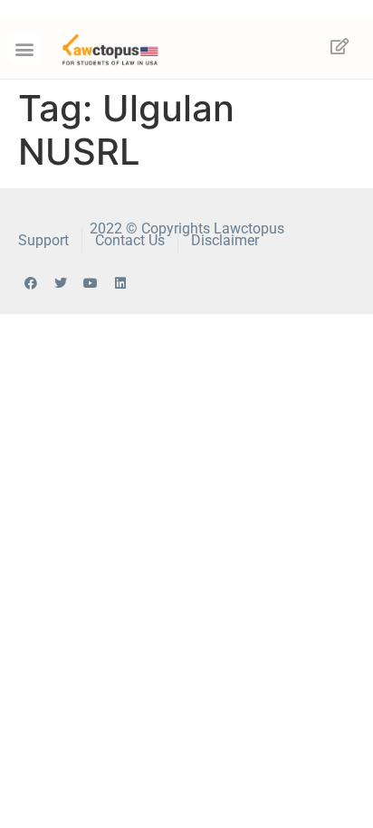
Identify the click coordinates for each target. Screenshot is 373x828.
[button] (24, 48)
